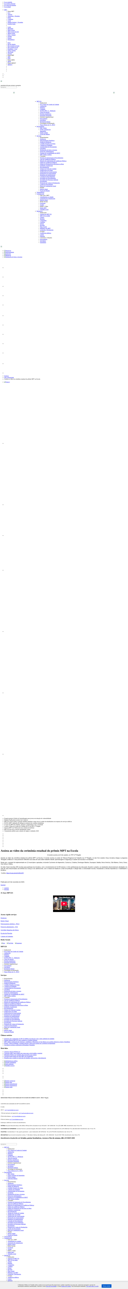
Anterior (6, 888)
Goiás (9, 27)
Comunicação (40, 194)
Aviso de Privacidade (51, 1286)
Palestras (42, 236)
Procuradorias (40, 126)
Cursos (42, 234)
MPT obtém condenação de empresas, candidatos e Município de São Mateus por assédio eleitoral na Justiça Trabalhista (37, 1042)
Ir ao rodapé (7, 7)
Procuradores (43, 118)
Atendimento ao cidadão (46, 197)
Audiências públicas (45, 233)
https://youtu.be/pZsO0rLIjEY (15, 873)
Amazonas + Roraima (14, 16)
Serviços (39, 136)
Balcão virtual (44, 189)
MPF (9, 57)
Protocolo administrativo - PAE (9, 927)
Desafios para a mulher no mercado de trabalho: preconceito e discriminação (25, 1058)
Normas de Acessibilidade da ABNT (50, 153)
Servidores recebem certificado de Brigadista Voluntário (19, 1045)
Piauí (9, 42)
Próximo (6, 889)
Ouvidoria (43, 148)
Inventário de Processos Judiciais (49, 179)
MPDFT (10, 64)
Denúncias (43, 139)
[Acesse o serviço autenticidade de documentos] (8, 277)
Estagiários (43, 242)
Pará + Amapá (11, 35)
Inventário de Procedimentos (48, 178)
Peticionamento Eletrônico (47, 140)
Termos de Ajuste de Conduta (48, 169)
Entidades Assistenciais (46, 165)
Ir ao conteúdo (8, 2)
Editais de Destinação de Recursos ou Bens (52, 164)
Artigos (42, 217)
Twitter (42, 205)
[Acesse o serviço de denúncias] (7, 250)
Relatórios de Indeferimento (47, 175)
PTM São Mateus (45, 134)
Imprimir (3, 885)
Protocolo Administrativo (47, 151)
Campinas (10, 19)
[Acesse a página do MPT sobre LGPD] (8, 295)
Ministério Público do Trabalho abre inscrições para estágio (20, 1055)
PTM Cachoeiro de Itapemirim (45, 130)
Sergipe (10, 53)
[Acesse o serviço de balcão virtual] (8, 286)
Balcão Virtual (5, 921)
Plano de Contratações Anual (48, 186)
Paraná (9, 38)
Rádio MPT (43, 208)
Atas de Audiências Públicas (48, 159)
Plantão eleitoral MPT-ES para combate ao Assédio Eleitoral (20, 1040)
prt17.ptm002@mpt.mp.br (19, 1116)
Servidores (43, 120)
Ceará (9, 21)
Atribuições (43, 106)
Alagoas (10, 14)
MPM (9, 61)
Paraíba (10, 36)
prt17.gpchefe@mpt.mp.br (12, 1110)
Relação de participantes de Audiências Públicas (53, 161)
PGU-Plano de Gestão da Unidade (49, 104)
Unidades (42, 109)
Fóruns (42, 223)
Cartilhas (42, 222)
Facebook (42, 203)
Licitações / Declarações (46, 230)
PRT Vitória (43, 128)
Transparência (40, 192)
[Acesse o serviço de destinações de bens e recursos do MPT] (13, 257)
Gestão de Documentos (46, 184)
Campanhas (43, 220)
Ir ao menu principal (9, 3)
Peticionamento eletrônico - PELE (10, 924)
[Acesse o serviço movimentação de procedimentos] (8, 267)
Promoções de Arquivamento (48, 173)
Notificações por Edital (46, 170)
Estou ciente (106, 1286)
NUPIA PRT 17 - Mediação (47, 110)
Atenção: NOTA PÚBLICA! (12, 1051)
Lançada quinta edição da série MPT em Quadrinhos (18, 1056)
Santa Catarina (12, 50)
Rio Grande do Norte (13, 46)
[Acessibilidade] (4, 74)
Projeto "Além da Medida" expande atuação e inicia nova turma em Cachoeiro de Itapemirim (29, 1043)
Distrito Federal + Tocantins (15, 22)
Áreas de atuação (44, 112)
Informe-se (39, 211)
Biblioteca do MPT (45, 228)
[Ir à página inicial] (64, 94)
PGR (9, 58)
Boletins (42, 219)
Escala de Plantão (45, 190)
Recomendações (44, 167)
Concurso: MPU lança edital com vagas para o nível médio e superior (23, 1053)
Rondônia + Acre (12, 49)
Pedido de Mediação (45, 142)
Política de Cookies (66, 1286)
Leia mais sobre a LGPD (92, 1286)
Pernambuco (11, 39)
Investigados (43, 181)
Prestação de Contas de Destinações (50, 183)
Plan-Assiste (43, 227)
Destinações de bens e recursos (48, 150)
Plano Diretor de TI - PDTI (47, 125)
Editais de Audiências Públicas (48, 162)
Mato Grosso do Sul (13, 31)
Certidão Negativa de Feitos (47, 143)
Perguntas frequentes (45, 115)
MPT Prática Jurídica (46, 154)
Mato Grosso (11, 30)
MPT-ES (39, 101)
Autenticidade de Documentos (48, 147)
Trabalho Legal (44, 209)
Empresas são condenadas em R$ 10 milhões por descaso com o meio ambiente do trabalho (29, 1038)
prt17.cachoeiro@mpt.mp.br (26, 1113)
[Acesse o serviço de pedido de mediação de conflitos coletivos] (7, 255)
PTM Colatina (44, 132)
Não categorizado (9, 377)
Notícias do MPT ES (46, 214)
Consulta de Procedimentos (47, 176)
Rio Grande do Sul (13, 47)
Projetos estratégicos (45, 114)
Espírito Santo (11, 24)
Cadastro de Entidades (46, 145)
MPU (5, 10)
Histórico (42, 107)
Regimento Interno (45, 121)
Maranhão (10, 28)
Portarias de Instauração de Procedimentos (51, 158)
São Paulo (10, 52)
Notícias (6, 376)
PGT (9, 13)
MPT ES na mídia (45, 216)
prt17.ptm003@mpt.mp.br (16, 1119)
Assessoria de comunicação (47, 198)
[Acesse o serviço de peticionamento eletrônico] (9, 252)
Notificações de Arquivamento (48, 172)
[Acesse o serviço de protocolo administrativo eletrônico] (7, 254)
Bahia (9, 17)
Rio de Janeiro (12, 44)
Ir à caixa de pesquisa (10, 5)
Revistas (42, 225)
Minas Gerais (11, 33)
